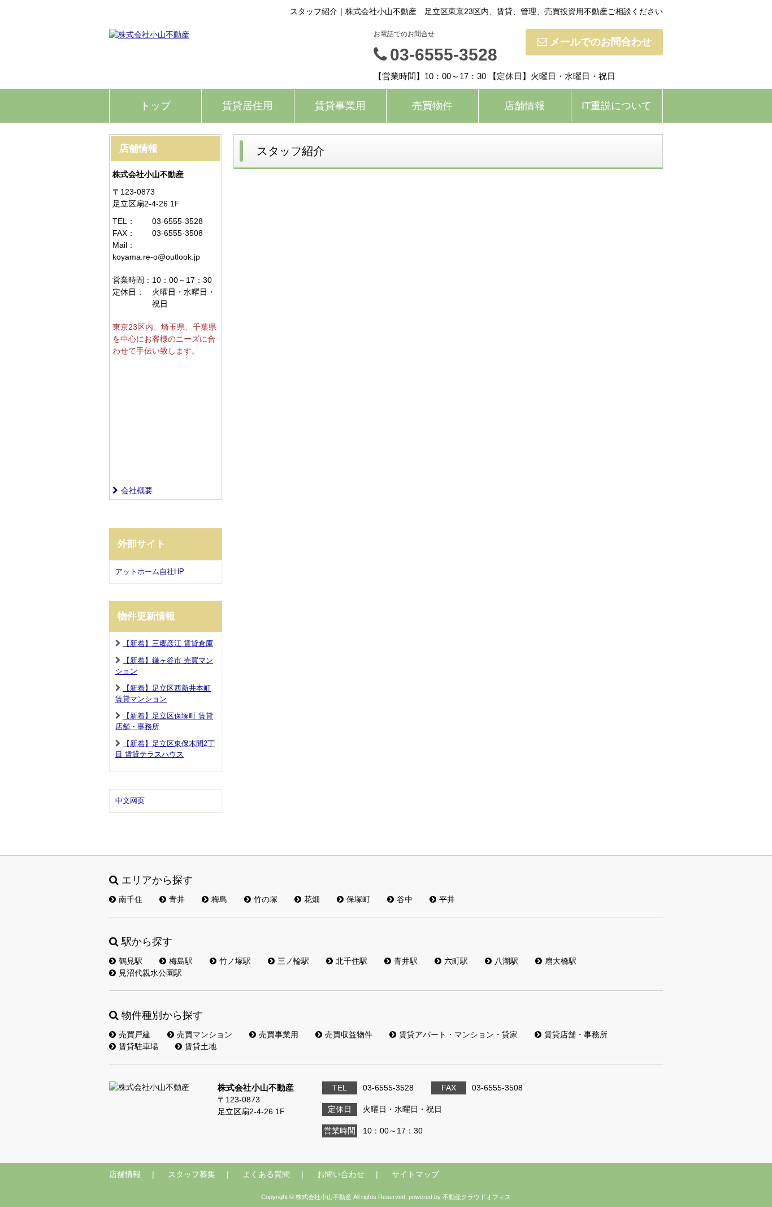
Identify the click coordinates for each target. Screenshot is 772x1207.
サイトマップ (415, 1174)
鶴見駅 (130, 960)
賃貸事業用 (340, 105)
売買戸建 (134, 1034)
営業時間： (132, 279)
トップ (155, 105)
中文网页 (130, 800)
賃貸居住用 (247, 105)
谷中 (405, 899)
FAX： (123, 233)
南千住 (130, 899)
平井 (447, 899)
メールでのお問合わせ (601, 42)
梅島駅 (181, 960)
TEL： (123, 221)
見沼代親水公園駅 (150, 972)
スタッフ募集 (191, 1174)
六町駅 (456, 960)
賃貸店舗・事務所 (576, 1034)
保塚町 (358, 899)
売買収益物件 (348, 1034)
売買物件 (432, 105)
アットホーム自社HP (149, 571)
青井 (177, 899)
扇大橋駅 (560, 960)
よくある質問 (266, 1174)
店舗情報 (524, 105)
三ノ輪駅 (293, 960)
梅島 (219, 899)
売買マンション (204, 1034)
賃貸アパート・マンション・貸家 (458, 1034)
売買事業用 (278, 1034)
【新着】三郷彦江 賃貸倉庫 (168, 643)
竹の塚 (265, 899)
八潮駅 (506, 960)
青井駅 (406, 960)
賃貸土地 (200, 1046)
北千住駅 (351, 960)
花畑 (312, 899)
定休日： (128, 291)
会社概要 (137, 490)
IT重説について (617, 105)
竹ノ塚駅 (235, 960)
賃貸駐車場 (138, 1046)
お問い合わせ (341, 1174)
